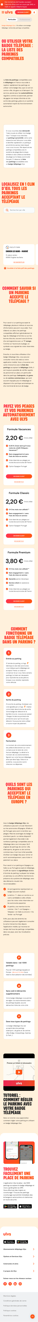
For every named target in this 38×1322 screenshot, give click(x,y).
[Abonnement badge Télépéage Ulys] (9, 12)
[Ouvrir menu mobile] (3, 12)
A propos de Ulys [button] (10, 1271)
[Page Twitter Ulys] (10, 1283)
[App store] (25, 1206)
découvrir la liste (18, 972)
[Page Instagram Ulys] (20, 1283)
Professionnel (25, 19)
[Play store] (10, 1206)
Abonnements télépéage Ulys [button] (14, 1249)
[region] (19, 235)
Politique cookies (9, 1311)
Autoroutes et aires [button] (10, 1264)
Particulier (12, 19)
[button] (19, 262)
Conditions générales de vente (14, 1301)
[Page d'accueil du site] (7, 1234)
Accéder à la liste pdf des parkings (20, 268)
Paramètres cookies (10, 1316)
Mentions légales (9, 1296)
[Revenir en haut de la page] (32, 1316)
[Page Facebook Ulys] (5, 1283)
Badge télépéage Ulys (8, 25)
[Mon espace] (34, 12)
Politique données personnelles (15, 1306)
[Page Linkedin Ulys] (15, 1283)
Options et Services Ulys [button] (12, 1256)
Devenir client (23, 12)
